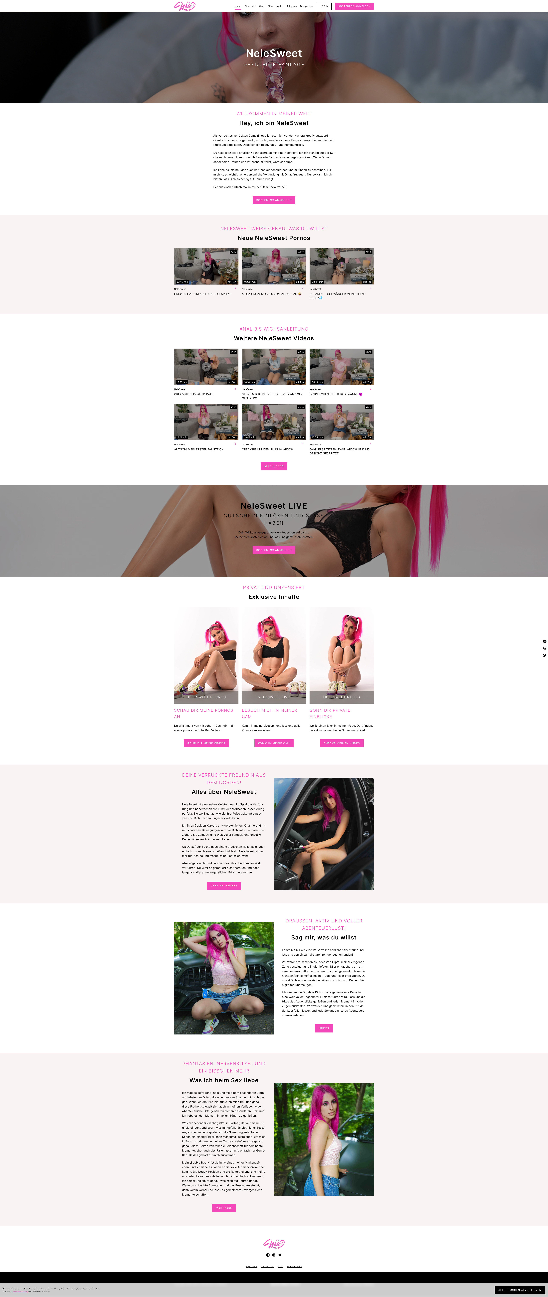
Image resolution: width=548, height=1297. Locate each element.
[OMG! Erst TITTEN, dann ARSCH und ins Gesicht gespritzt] (342, 422)
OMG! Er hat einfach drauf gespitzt (202, 294)
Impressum (251, 1266)
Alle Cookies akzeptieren (520, 1290)
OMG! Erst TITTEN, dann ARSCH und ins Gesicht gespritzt (340, 451)
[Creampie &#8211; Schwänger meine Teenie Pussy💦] (342, 266)
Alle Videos (274, 466)
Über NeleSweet (224, 885)
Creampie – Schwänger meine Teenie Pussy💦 (338, 296)
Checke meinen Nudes (342, 743)
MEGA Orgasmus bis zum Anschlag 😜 (272, 294)
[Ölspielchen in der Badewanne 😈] (342, 367)
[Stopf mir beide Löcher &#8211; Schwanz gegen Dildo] (274, 367)
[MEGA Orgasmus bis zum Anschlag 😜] (274, 266)
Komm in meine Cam (274, 743)
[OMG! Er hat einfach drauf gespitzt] (206, 266)
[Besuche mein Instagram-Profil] (545, 648)
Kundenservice (294, 1266)
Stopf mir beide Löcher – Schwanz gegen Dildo (272, 396)
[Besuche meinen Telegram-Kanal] (545, 641)
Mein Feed (224, 1207)
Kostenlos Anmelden (274, 550)
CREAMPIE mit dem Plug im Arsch (267, 449)
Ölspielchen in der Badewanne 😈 (336, 394)
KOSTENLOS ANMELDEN (274, 200)
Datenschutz (267, 1266)
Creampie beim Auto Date (193, 394)
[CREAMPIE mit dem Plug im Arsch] (274, 422)
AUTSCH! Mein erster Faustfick (198, 449)
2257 (280, 1266)
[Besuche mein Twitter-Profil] (545, 655)
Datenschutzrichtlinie (20, 1291)
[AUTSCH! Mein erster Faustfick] (206, 422)
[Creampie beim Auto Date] (206, 367)
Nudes (324, 1028)
